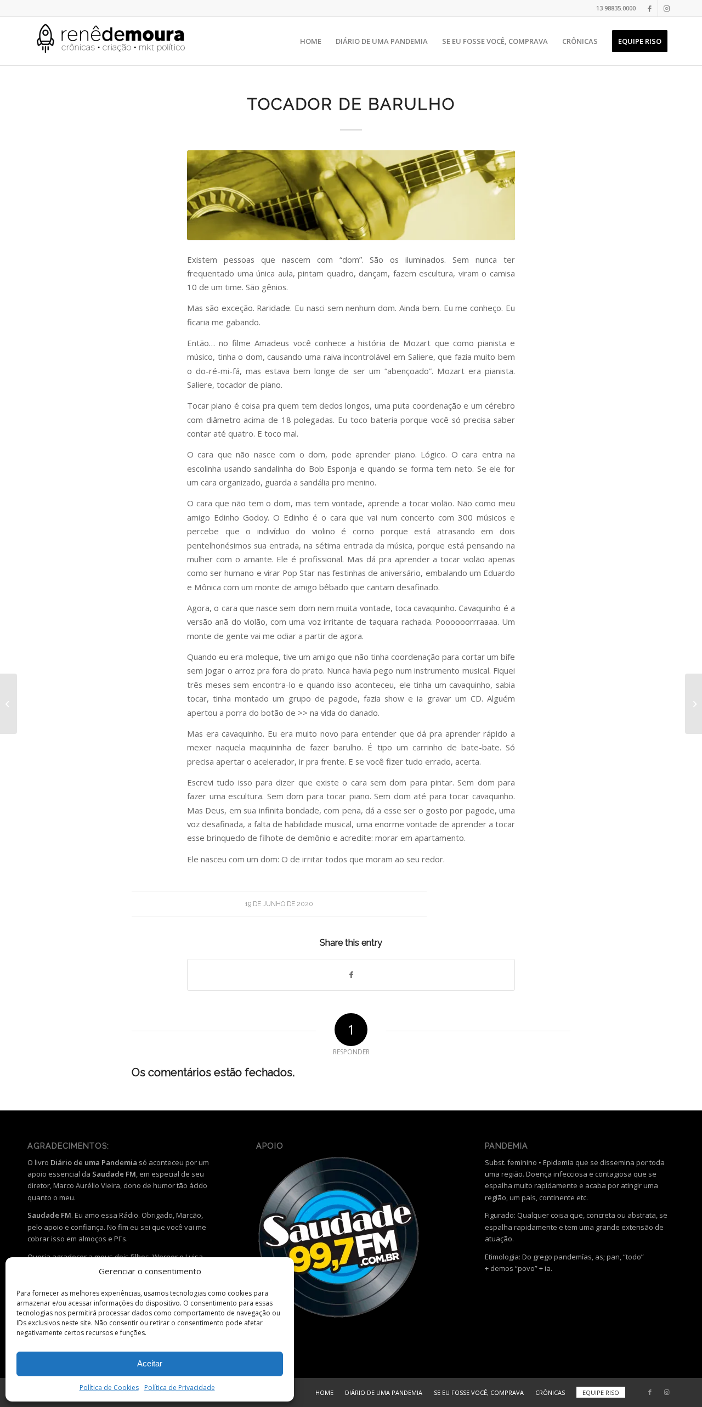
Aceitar (149, 1363)
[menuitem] (311, 41)
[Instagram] (666, 8)
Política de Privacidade (179, 1387)
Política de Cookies (109, 1387)
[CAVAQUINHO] (351, 195)
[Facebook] (650, 8)
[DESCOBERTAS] (693, 704)
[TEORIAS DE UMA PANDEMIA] (8, 704)
